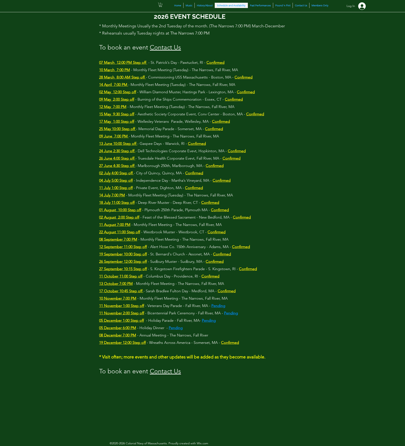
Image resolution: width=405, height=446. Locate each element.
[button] (160, 5)
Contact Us (165, 47)
